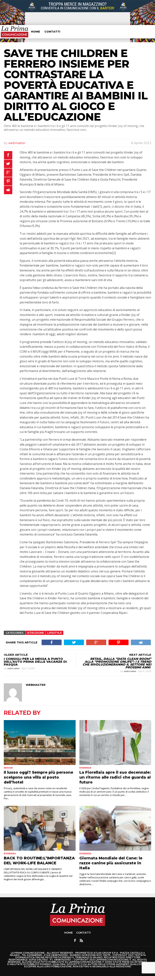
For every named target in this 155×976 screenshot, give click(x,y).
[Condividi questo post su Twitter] (8, 164)
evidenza (85, 767)
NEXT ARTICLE (140, 654)
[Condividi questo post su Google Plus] (8, 172)
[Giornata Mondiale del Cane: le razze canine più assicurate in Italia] (115, 828)
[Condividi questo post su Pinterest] (8, 181)
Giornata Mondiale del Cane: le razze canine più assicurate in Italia (110, 863)
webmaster (17, 143)
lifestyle (54, 633)
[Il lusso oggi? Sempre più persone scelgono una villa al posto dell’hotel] (40, 742)
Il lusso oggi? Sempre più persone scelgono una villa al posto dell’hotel (38, 777)
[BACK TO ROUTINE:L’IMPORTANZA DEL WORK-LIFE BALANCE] (40, 828)
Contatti (52, 31)
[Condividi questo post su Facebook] (8, 155)
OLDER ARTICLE (16, 654)
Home (35, 31)
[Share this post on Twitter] (74, 642)
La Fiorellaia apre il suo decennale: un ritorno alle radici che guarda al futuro (115, 777)
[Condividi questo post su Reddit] (8, 190)
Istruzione (35, 633)
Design (8, 767)
